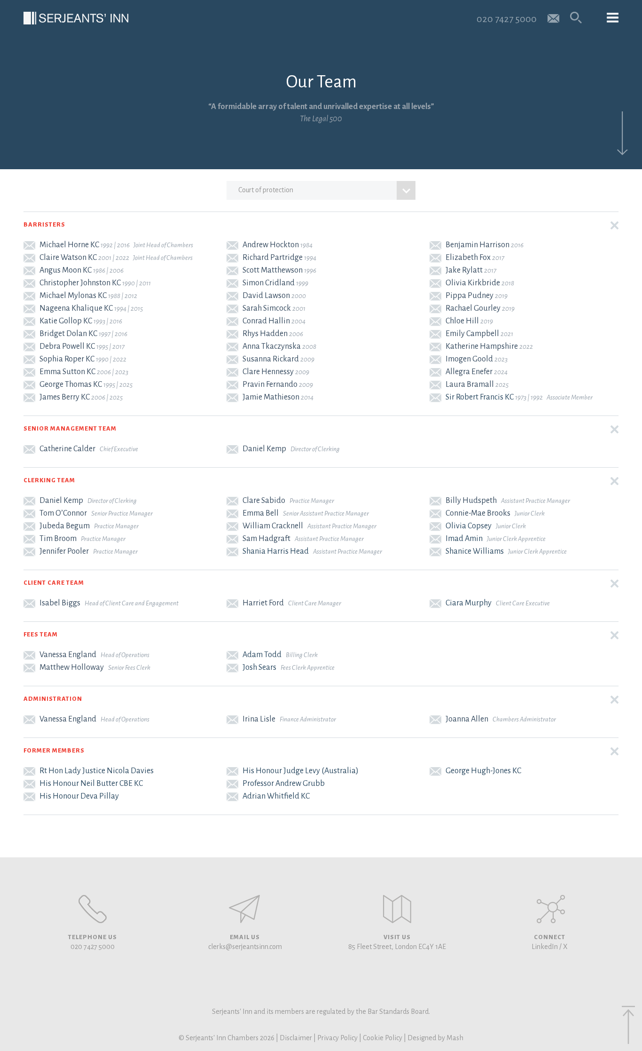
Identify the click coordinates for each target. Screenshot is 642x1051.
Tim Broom (58, 538)
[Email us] (553, 18)
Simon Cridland (269, 283)
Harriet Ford (263, 603)
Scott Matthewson (273, 270)
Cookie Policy (382, 1038)
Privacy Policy (337, 1038)
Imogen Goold (469, 359)
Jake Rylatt (464, 270)
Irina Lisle (259, 719)
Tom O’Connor (63, 513)
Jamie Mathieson (271, 397)
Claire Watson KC (68, 257)
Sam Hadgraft (266, 538)
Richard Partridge (273, 257)
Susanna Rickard (271, 359)
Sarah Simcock (267, 308)
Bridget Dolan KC (68, 333)
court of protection (265, 190)
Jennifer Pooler (64, 551)
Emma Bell (261, 513)
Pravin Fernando (270, 384)
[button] (321, 225)
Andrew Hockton (271, 245)
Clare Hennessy (268, 372)
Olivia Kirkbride (473, 283)
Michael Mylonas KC (73, 295)
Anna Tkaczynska (272, 346)
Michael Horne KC (69, 245)
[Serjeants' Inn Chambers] (75, 18)
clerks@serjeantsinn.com (245, 946)
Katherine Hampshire (482, 346)
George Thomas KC (70, 384)
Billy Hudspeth (471, 500)
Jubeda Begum (64, 526)
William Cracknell (273, 526)
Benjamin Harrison (477, 245)
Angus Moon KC (65, 270)
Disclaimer (296, 1038)
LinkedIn (545, 946)
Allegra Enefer (469, 372)
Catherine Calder (67, 449)
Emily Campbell (472, 333)
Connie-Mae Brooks (478, 513)
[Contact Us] (397, 909)
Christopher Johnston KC (80, 283)
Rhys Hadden (265, 333)
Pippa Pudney (469, 295)
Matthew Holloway (71, 667)
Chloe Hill (462, 321)
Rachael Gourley (473, 308)
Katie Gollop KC (65, 321)
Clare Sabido (264, 500)
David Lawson (266, 295)
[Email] (30, 245)
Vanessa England (67, 655)
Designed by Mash (435, 1038)
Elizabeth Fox (468, 257)
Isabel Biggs (59, 603)
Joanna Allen (467, 719)
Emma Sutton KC (67, 372)
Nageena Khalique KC (76, 308)
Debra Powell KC (67, 346)
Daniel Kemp (264, 449)
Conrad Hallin (266, 321)
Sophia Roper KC (66, 359)
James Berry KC (64, 397)
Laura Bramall (470, 384)
